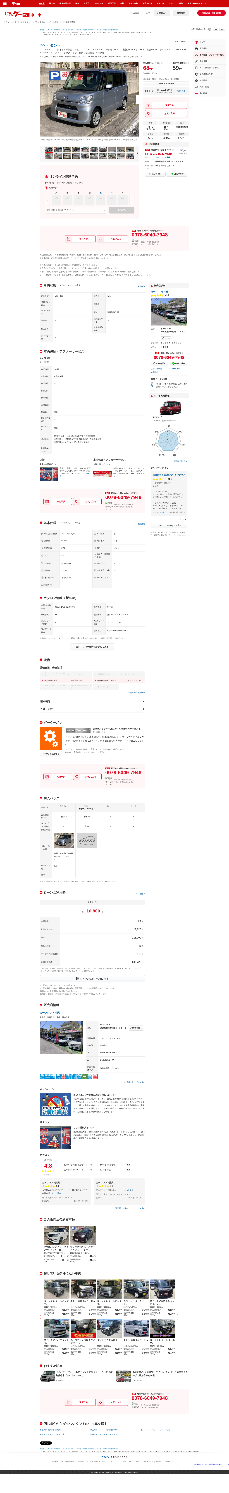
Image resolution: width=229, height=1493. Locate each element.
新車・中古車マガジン (197, 3)
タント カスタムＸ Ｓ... (83, 1301)
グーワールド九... (159, 512)
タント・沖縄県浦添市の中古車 (108, 30)
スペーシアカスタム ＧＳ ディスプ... (162, 1302)
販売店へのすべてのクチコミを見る (130, 1208)
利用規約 (80, 1461)
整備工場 (112, 3)
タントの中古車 (68, 30)
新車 (77, 3)
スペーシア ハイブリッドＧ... (56, 1341)
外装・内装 (46, 709)
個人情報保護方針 (68, 1461)
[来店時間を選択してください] (76, 210)
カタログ (160, 3)
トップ (202, 42)
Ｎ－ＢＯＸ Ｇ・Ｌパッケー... (56, 1302)
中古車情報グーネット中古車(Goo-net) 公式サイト (211, 1464)
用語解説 (141, 286)
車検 (122, 3)
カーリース (98, 3)
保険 (181, 3)
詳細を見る (181, 91)
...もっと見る (55, 1193)
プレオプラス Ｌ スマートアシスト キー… (82, 1248)
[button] (41, 1317)
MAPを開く (157, 174)
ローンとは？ (139, 894)
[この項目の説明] (173, 150)
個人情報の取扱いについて (96, 1461)
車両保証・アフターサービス (212, 55)
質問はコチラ (127, 1461)
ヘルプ (147, 13)
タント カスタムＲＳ (107, 1340)
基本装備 (45, 701)
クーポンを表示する (51, 754)
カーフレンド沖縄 (162, 157)
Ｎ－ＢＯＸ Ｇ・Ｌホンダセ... (109, 1302)
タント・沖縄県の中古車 (85, 30)
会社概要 (55, 1461)
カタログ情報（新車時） (210, 68)
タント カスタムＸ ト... (136, 1340)
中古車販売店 (65, 3)
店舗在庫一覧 (156, 369)
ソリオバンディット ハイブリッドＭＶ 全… (56, 1248)
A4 (216, 29)
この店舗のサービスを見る (134, 1082)
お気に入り (162, 13)
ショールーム (175, 369)
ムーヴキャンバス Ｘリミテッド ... (83, 1341)
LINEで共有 (179, 174)
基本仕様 (203, 61)
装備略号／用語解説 (136, 692)
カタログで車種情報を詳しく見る (92, 646)
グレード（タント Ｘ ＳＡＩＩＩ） (104, 1434)
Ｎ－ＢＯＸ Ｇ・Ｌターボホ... (162, 1341)
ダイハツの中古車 (53, 30)
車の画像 (203, 93)
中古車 (42, 30)
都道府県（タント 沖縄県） (51, 1430)
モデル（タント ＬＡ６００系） (53, 1434)
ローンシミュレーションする (94, 978)
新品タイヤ (147, 3)
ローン (171, 3)
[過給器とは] (104, 563)
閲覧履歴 (181, 13)
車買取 (86, 3)
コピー (167, 338)
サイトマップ (148, 1461)
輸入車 (52, 3)
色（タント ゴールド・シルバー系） (156, 1430)
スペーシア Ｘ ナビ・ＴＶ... (136, 1302)
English (135, 13)
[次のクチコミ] (185, 519)
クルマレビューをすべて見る (169, 525)
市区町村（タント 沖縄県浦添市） (104, 1430)
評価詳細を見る (180, 461)
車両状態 (203, 48)
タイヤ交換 (133, 3)
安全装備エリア (206, 74)
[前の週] (47, 200)
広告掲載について (171, 1461)
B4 (222, 29)
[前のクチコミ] (180, 519)
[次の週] (131, 200)
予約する (121, 210)
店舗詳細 (154, 372)
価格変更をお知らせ (166, 83)
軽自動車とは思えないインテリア (169, 474)
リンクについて (114, 1461)
